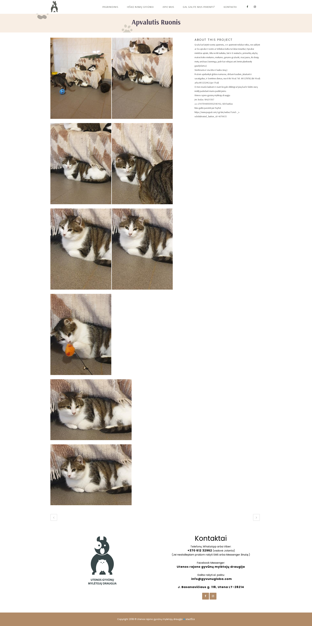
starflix (190, 619)
